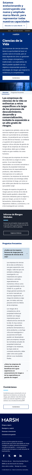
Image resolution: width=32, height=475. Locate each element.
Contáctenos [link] (27, 30)
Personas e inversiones (9, 431)
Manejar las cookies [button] (20, 466)
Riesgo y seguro (6, 425)
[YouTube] (15, 456)
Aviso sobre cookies (8, 466)
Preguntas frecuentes (17, 92)
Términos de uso (7, 461)
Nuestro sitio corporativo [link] (18, 30)
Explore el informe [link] (16, 233)
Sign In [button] (9, 30)
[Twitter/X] (9, 456)
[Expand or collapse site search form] (28, 34)
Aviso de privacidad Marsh (20, 461)
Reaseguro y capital (8, 428)
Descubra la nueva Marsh (13, 26)
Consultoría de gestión (9, 434)
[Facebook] (4, 456)
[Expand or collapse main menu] (3, 34)
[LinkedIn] (20, 456)
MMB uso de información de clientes (12, 464)
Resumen (5, 92)
